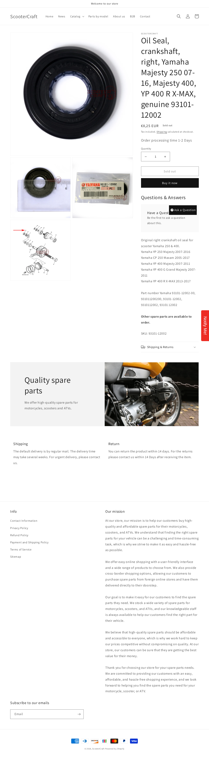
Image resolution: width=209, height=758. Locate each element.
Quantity (146, 148)
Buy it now (170, 183)
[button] (77, 16)
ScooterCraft (98, 748)
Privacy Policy (19, 528)
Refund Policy (19, 535)
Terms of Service (21, 549)
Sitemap (15, 556)
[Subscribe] (78, 714)
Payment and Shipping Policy (29, 542)
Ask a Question (185, 210)
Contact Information (23, 520)
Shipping (162, 131)
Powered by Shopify (115, 748)
